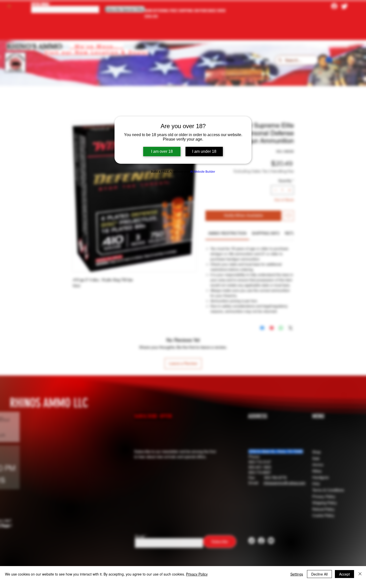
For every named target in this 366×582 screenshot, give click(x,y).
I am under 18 (204, 151)
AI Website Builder (202, 171)
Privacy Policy (197, 574)
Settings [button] (296, 574)
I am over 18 (162, 151)
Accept (344, 574)
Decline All (319, 574)
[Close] (360, 574)
